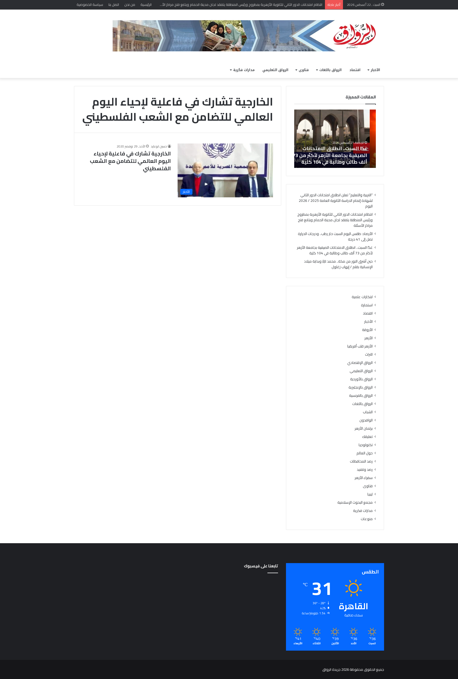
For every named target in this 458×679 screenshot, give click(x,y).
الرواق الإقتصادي (360, 362)
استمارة (367, 305)
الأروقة (367, 330)
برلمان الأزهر (364, 428)
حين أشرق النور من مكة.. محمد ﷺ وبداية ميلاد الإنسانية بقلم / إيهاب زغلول (338, 264)
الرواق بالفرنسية (361, 395)
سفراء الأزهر (364, 478)
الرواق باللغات (330, 70)
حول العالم (364, 453)
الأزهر (368, 338)
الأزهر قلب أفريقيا (360, 346)
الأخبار (375, 70)
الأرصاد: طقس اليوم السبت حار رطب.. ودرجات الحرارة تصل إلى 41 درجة (335, 236)
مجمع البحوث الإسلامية (355, 502)
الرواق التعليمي (275, 70)
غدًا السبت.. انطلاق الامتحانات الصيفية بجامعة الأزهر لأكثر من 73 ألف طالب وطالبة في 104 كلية (336, 155)
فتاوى (304, 70)
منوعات (367, 519)
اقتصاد (354, 70)
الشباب (368, 412)
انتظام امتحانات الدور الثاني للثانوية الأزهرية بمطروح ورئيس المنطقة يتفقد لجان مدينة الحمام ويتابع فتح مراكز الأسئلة (335, 220)
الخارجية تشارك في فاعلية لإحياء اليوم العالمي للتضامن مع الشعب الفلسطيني (130, 161)
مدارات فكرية (244, 70)
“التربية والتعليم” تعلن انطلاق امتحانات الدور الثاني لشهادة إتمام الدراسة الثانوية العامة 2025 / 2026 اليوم (336, 200)
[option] (335, 139)
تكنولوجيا (366, 445)
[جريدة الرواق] (248, 35)
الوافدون (366, 420)
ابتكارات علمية (362, 297)
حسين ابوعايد (159, 146)
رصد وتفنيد (365, 469)
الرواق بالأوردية (361, 379)
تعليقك (367, 436)
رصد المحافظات (361, 461)
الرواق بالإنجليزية (361, 387)
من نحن (129, 4)
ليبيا (370, 494)
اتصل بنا (113, 4)
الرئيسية (146, 4)
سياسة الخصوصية (90, 4)
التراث (369, 354)
